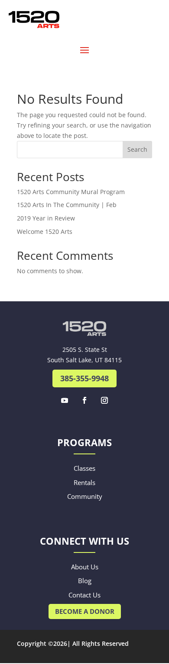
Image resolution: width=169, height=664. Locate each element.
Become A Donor (84, 611)
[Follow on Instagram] (104, 400)
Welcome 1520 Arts (44, 231)
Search (137, 149)
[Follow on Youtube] (65, 400)
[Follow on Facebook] (84, 400)
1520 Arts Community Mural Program (71, 192)
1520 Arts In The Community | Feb (67, 205)
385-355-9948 (84, 378)
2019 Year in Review (46, 218)
